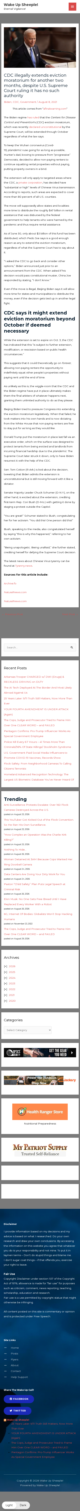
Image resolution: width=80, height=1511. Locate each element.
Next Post (70, 614)
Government (28, 101)
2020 (12, 1000)
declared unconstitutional (45, 126)
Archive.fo (10, 583)
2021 (12, 994)
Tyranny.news (23, 565)
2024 (12, 977)
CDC (16, 101)
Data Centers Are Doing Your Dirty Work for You (34, 874)
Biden (8, 101)
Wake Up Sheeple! (21, 4)
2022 (12, 989)
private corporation (30, 182)
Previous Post (12, 614)
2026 (12, 966)
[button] (16, 1505)
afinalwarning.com (54, 108)
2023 (12, 983)
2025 (12, 972)
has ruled (33, 117)
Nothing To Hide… (15, 849)
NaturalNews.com (15, 592)
